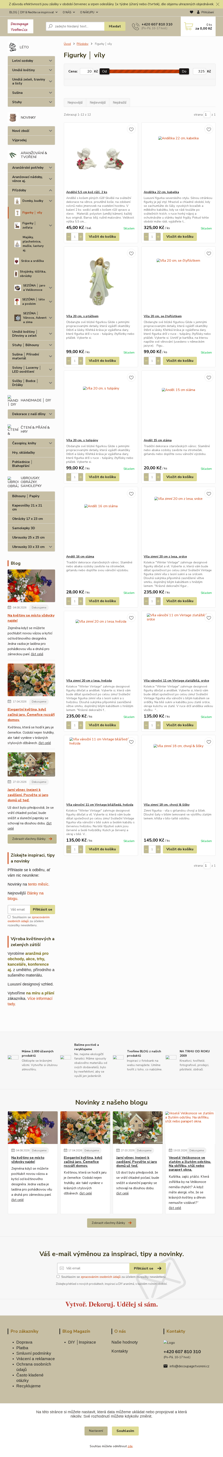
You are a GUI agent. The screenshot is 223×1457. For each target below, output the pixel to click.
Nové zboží (20, 131)
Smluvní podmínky (33, 1353)
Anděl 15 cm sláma (158, 440)
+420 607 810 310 (157, 24)
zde (130, 1446)
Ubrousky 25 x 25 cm (28, 537)
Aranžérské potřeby (28, 167)
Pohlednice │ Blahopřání (22, 464)
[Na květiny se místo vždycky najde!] (31, 586)
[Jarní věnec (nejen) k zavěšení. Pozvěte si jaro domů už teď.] (31, 765)
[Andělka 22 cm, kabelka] (178, 156)
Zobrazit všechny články (29, 839)
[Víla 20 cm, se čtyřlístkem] (178, 280)
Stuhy (17, 102)
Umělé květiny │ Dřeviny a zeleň (25, 334)
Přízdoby (19, 190)
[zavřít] (217, 4)
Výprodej (19, 140)
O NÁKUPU (87, 12)
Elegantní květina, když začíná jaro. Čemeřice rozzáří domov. (31, 714)
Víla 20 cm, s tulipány (82, 440)
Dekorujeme (39, 607)
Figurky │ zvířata (29, 225)
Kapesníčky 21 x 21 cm (27, 507)
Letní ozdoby (22, 61)
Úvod (67, 44)
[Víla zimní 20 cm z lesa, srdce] (178, 520)
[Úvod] (25, 26)
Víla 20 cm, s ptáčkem (82, 316)
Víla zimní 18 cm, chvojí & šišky (166, 805)
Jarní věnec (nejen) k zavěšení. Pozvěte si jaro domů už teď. (28, 795)
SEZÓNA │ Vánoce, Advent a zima (35, 317)
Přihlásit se (42, 909)
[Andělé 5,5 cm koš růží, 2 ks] (101, 156)
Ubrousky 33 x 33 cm (28, 547)
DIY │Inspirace (82, 1342)
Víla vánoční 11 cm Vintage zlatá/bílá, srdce (176, 681)
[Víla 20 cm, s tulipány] (101, 404)
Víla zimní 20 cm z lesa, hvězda (89, 681)
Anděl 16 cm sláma (80, 556)
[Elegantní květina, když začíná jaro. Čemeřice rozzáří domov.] (31, 680)
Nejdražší (119, 102)
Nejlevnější (98, 102)
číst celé (37, 654)
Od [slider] (104, 71)
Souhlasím (125, 1430)
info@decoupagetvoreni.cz (189, 1366)
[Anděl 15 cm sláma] (178, 404)
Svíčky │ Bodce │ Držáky (25, 383)
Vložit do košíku (102, 236)
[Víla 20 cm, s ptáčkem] (101, 280)
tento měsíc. (38, 884)
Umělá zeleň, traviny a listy (28, 81)
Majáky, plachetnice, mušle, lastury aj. (33, 243)
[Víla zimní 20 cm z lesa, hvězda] (101, 644)
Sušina (17, 93)
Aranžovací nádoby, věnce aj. (27, 179)
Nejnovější (75, 102)
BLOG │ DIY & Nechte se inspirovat (31, 12)
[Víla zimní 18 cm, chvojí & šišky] (178, 768)
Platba (22, 1348)
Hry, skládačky (23, 452)
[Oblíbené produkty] (191, 13)
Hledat (115, 26)
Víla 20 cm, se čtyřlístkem (163, 316)
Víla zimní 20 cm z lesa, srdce (165, 556)
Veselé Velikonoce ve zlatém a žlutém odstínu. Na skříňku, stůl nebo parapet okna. (190, 1164)
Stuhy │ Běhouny (25, 345)
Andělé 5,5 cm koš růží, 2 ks (86, 192)
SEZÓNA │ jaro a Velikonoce (34, 287)
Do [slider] (184, 71)
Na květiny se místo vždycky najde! (31, 618)
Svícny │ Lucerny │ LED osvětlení (26, 370)
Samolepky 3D (23, 528)
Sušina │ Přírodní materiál (25, 356)
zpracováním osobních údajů (101, 1276)
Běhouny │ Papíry (25, 496)
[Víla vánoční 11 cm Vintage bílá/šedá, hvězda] (101, 768)
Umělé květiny (23, 70)
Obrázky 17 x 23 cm (27, 519)
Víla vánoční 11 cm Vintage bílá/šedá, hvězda (99, 805)
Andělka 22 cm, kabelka (161, 192)
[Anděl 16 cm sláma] (101, 520)
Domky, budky (32, 201)
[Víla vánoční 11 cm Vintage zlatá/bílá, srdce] (178, 644)
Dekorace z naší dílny (29, 414)
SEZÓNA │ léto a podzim (33, 301)
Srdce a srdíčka (32, 261)
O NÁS (67, 12)
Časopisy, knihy (24, 443)
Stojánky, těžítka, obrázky (33, 274)
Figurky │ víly (32, 213)
